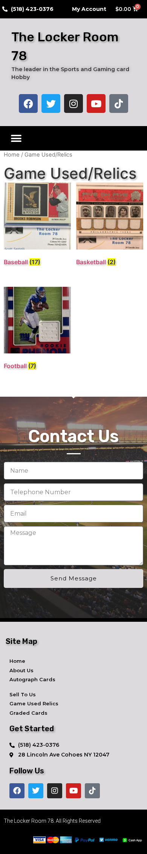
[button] (16, 138)
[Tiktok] (118, 103)
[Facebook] (28, 103)
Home (12, 154)
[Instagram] (73, 103)
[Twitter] (50, 103)
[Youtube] (96, 103)
